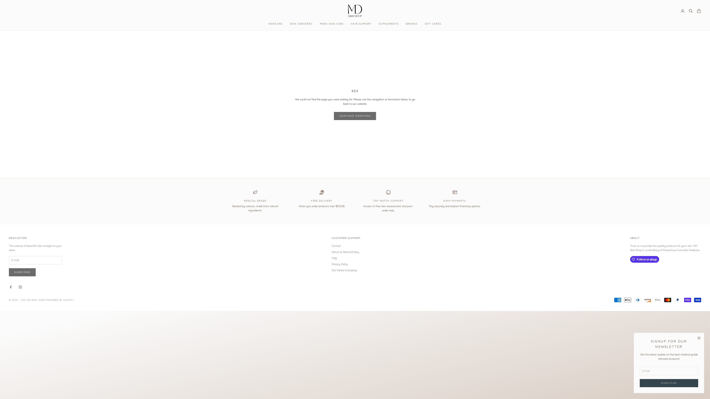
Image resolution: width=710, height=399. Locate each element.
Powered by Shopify (60, 300)
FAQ (334, 258)
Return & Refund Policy (345, 252)
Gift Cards (433, 23)
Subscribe (669, 382)
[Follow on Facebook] (11, 287)
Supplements (389, 23)
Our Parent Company (344, 270)
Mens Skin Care (332, 23)
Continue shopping (355, 115)
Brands (411, 23)
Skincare (276, 23)
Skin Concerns (301, 23)
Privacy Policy (340, 264)
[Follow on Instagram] (20, 287)
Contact (336, 246)
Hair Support (361, 23)
